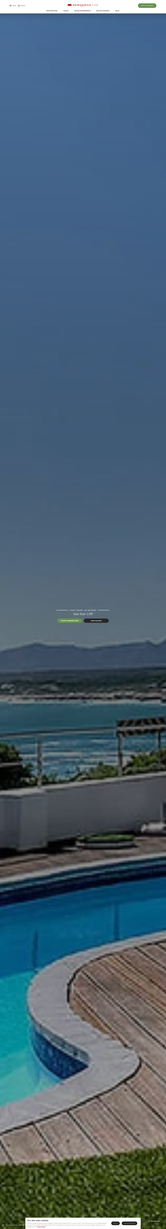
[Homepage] (3, 1225)
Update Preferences (129, 1223)
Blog (117, 11)
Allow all (115, 1223)
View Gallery (96, 620)
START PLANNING (147, 5)
